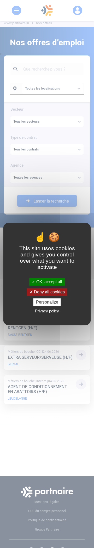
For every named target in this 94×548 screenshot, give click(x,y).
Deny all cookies (49, 292)
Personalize (47, 302)
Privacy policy (47, 311)
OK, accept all (48, 282)
